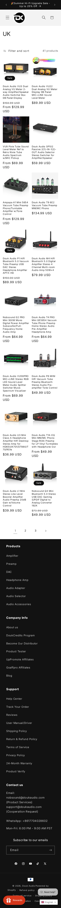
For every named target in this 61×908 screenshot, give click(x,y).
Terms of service (22, 895)
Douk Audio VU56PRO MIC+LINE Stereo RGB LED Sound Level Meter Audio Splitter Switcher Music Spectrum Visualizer (16, 383)
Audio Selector (16, 596)
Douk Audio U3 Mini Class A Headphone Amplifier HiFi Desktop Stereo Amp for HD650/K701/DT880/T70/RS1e (16, 442)
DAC (9, 571)
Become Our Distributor (22, 643)
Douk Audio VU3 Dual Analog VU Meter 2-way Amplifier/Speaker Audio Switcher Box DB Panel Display (16, 92)
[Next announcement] (54, 4)
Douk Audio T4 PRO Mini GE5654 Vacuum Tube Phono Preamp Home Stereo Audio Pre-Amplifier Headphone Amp (44, 324)
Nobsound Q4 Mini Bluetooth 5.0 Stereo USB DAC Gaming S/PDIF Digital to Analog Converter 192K (44, 498)
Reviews (12, 714)
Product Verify (15, 771)
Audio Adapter (15, 588)
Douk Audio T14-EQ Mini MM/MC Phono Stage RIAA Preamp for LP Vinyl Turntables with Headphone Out (45, 441)
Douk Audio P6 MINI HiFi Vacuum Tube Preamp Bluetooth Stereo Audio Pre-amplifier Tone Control (44, 382)
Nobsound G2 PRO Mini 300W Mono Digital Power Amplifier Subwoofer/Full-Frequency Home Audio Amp (16, 324)
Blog (9, 675)
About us (12, 627)
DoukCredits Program (20, 635)
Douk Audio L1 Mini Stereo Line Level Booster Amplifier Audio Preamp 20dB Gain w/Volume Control (14, 498)
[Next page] (46, 531)
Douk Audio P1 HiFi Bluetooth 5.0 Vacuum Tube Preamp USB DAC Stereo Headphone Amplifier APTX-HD (16, 265)
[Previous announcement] (6, 4)
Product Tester (16, 651)
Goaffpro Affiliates (18, 667)
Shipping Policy (16, 731)
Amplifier (12, 555)
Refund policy (27, 890)
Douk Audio (28, 886)
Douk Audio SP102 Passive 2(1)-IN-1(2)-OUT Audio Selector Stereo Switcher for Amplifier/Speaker (44, 152)
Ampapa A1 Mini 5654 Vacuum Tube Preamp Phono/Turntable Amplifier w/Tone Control (15, 208)
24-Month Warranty (19, 763)
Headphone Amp (17, 580)
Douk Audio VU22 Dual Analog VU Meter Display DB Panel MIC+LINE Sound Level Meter (44, 92)
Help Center (14, 698)
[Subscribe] (50, 850)
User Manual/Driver (19, 723)
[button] (7, 18)
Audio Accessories (18, 604)
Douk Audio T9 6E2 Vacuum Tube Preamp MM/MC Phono (44, 205)
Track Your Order (17, 706)
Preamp (11, 563)
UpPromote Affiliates (20, 659)
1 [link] (15, 530)
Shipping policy (43, 895)
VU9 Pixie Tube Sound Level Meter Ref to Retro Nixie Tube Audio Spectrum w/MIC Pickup (16, 152)
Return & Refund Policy (21, 739)
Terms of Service (17, 747)
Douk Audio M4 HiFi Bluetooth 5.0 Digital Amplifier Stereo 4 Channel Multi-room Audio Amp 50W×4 (44, 264)
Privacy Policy (15, 755)
